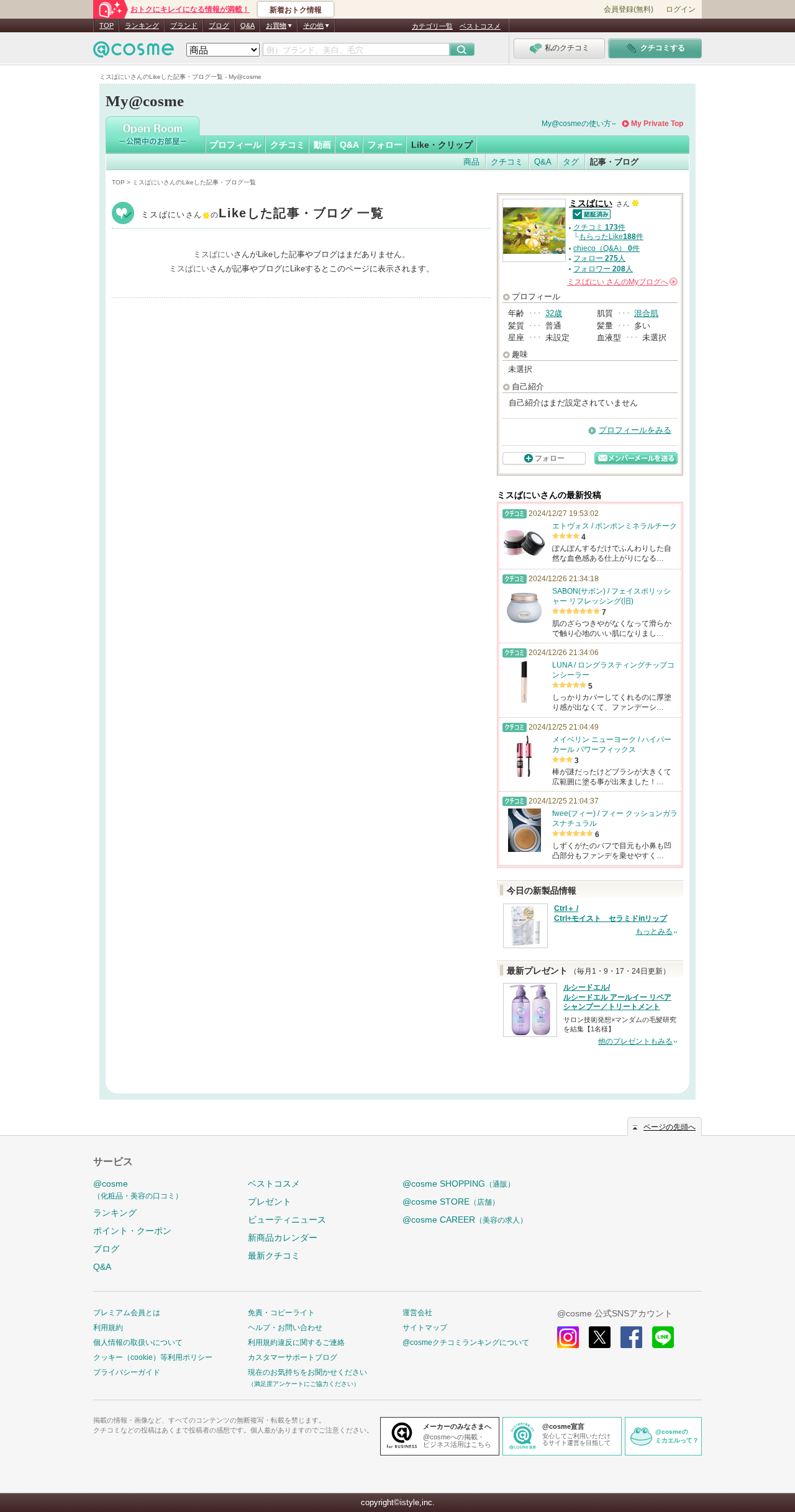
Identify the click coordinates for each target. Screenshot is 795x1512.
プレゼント (269, 1201)
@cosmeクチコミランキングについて (465, 1342)
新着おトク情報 (296, 10)
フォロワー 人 (603, 269)
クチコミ (287, 145)
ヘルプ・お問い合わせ (285, 1327)
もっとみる (654, 931)
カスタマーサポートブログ (292, 1357)
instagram (568, 1337)
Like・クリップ (442, 145)
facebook (631, 1337)
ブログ (219, 25)
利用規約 (108, 1327)
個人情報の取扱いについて (138, 1342)
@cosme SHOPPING (458, 1183)
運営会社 (417, 1312)
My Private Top (657, 123)
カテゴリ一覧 (432, 26)
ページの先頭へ (669, 1127)
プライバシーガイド (126, 1372)
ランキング (142, 25)
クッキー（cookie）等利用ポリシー (152, 1357)
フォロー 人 (599, 258)
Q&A (247, 25)
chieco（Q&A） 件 (606, 248)
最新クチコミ (274, 1256)
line (663, 1337)
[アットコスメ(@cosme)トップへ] (133, 52)
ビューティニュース (287, 1220)
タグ (571, 161)
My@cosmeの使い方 (576, 123)
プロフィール (235, 145)
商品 (471, 161)
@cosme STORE (450, 1201)
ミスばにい (262, 214)
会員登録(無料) (628, 9)
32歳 (553, 313)
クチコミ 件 (599, 227)
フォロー (385, 145)
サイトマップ (424, 1327)
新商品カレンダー (282, 1238)
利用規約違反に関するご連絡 (296, 1342)
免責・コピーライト (281, 1312)
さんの (621, 282)
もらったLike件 (611, 236)
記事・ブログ (614, 161)
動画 (322, 145)
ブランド (184, 25)
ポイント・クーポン (132, 1231)
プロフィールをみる (635, 430)
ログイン (681, 9)
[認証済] (590, 213)
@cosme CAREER (464, 1220)
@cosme (138, 1189)
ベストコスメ (480, 26)
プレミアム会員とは (126, 1312)
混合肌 (646, 313)
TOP (106, 25)
